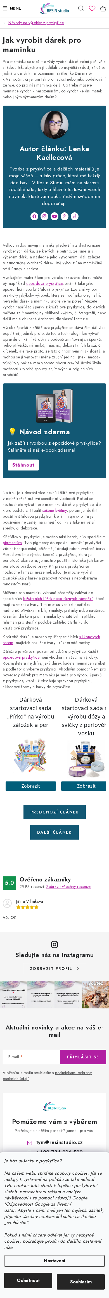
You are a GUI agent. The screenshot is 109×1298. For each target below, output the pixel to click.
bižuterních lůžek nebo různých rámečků (58, 598)
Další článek (54, 832)
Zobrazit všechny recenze (68, 886)
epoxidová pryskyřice (44, 283)
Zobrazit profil (51, 968)
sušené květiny (54, 510)
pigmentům (12, 542)
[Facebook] (34, 216)
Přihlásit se (83, 1057)
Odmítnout (28, 1280)
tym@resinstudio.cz (59, 1142)
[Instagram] (44, 216)
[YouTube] (54, 216)
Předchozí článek (54, 812)
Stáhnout (23, 465)
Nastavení (54, 1261)
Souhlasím (81, 1282)
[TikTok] (75, 216)
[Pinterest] (64, 216)
